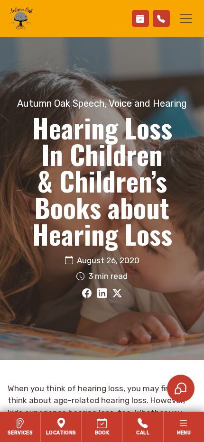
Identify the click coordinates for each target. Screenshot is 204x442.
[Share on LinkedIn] (102, 293)
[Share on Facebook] (87, 293)
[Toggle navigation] (186, 18)
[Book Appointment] (140, 18)
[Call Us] (161, 18)
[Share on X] (117, 293)
